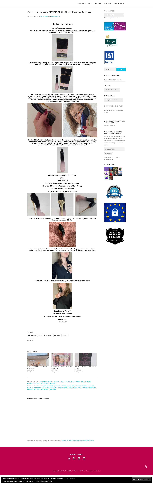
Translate (117, 18)
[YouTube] (84, 458)
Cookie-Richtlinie (47, 481)
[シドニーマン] (120, 173)
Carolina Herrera (48, 386)
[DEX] (111, 173)
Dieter (106, 110)
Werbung (53, 383)
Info (74, 382)
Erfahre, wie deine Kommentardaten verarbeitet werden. (78, 441)
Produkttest (31, 383)
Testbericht (45, 383)
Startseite (81, 3)
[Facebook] (74, 458)
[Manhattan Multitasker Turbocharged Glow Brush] (62, 359)
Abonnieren (108, 153)
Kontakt (98, 3)
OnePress (82, 471)
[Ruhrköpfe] (115, 173)
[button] (44, 120)
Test (38, 383)
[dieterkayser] (111, 178)
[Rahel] (106, 173)
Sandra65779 (55, 16)
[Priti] (111, 169)
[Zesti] (120, 169)
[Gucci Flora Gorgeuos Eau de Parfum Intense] (86, 359)
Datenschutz (119, 3)
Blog (90, 3)
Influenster (73, 387)
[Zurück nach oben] (145, 467)
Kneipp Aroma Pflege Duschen (113, 79)
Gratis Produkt (66, 382)
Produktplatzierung (83, 382)
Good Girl (53, 387)
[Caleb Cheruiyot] (106, 178)
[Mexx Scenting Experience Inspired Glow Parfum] (38, 359)
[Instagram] (69, 458)
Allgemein (43, 382)
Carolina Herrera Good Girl (65, 386)
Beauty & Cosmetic (54, 382)
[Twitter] (79, 458)
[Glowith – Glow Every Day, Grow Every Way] (115, 169)
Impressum (107, 3)
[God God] (106, 169)
